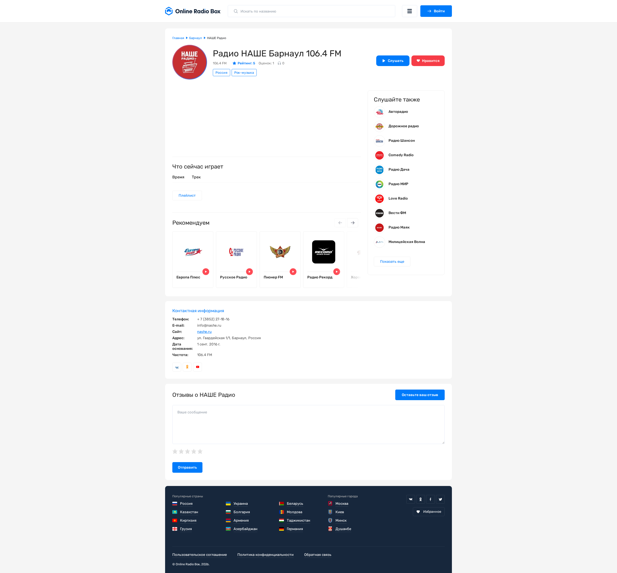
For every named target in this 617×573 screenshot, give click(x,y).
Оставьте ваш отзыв (420, 395)
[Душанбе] (330, 528)
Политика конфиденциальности (265, 555)
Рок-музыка (244, 73)
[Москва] (330, 503)
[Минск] (330, 520)
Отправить (187, 467)
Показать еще (392, 261)
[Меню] (409, 11)
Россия (221, 73)
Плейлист (187, 195)
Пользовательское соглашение (199, 555)
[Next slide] (352, 222)
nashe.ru (204, 332)
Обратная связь (317, 555)
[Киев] (330, 512)
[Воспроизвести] (205, 271)
